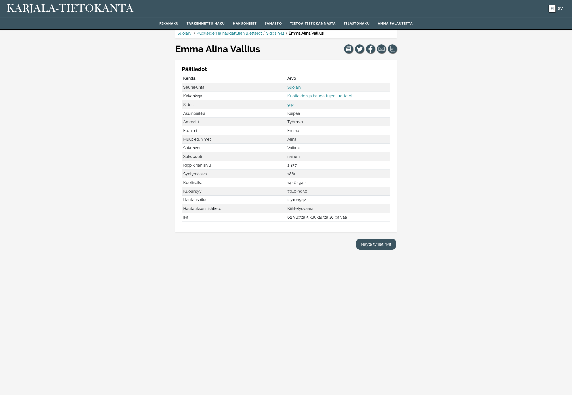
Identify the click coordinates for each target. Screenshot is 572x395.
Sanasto (273, 23)
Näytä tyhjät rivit (376, 244)
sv (560, 8)
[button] (348, 48)
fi (552, 8)
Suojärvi (184, 33)
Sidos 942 (275, 33)
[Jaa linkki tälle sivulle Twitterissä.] (359, 48)
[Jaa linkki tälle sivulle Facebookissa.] (370, 48)
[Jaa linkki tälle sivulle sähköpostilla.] (381, 48)
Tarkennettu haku (206, 23)
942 (290, 104)
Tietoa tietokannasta (313, 23)
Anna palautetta (395, 23)
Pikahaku (169, 23)
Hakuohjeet (245, 23)
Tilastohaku (357, 23)
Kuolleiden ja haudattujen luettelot (229, 33)
